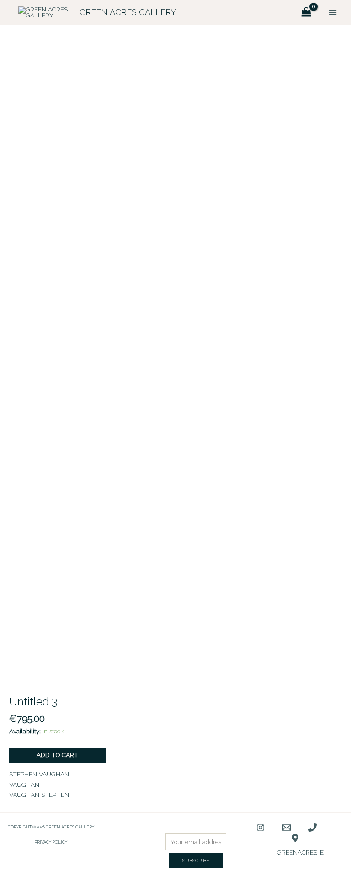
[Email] (286, 827)
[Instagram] (260, 827)
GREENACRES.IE (300, 852)
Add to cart (57, 755)
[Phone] (312, 827)
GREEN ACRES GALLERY (128, 12)
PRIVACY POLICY (50, 842)
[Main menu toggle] (333, 13)
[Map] (295, 838)
